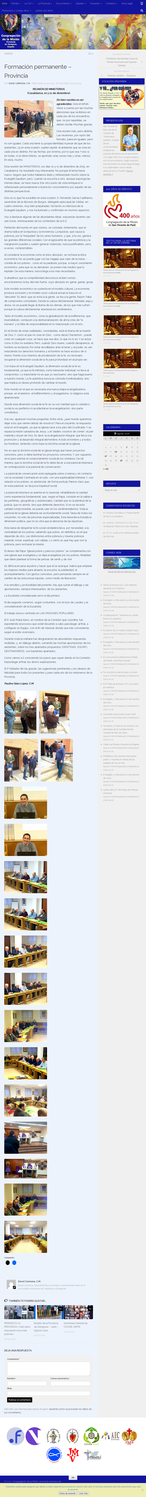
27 (121, 460)
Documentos (63, 3)
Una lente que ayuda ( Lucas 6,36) (119, 714)
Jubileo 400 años (44, 10)
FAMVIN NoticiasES (118, 592)
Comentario (13, 1359)
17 (106, 456)
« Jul (105, 469)
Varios (8, 53)
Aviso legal (127, 3)
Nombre (11, 1378)
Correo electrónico (60, 1378)
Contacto (110, 3)
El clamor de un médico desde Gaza (120, 630)
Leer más (83, 1493)
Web (9, 1388)
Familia (14, 3)
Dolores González (114, 513)
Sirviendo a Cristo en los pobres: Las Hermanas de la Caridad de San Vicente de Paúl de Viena (120, 729)
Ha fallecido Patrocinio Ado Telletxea (120, 526)
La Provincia (44, 3)
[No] (142, 1490)
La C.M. (28, 3)
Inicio (4, 3)
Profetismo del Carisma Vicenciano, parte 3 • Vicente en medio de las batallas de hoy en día (120, 759)
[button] (29, 118)
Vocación (95, 3)
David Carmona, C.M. (19, 83)
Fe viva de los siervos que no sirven (120, 672)
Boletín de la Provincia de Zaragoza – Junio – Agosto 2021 (46, 1327)
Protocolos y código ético (15, 10)
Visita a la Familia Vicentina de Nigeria (121, 744)
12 (116, 451)
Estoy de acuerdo (68, 1493)
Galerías (80, 3)
